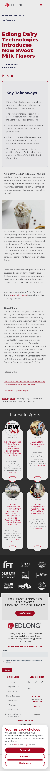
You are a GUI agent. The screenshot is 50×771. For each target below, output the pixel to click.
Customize (25, 763)
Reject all (25, 756)
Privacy (16, 745)
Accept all (25, 750)
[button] (40, 5)
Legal (25, 745)
